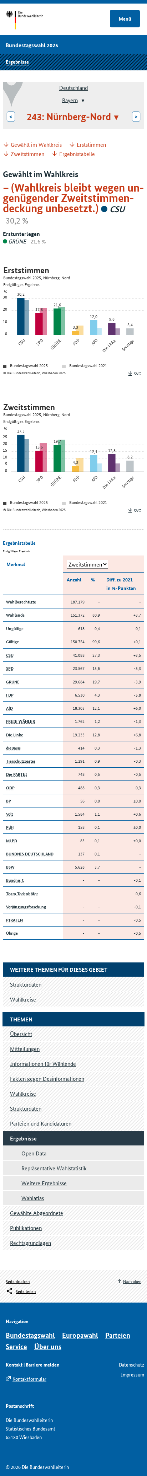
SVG (137, 373)
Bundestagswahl (30, 1335)
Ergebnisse (17, 61)
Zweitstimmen (27, 154)
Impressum (132, 1374)
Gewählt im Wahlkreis (36, 144)
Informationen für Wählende (43, 1063)
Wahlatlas (32, 1198)
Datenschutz (131, 1364)
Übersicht (21, 1033)
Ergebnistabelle (77, 154)
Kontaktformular (29, 1378)
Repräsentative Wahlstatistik (54, 1168)
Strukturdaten (25, 1108)
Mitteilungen (25, 1048)
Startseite (31, 21)
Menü (125, 18)
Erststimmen (91, 144)
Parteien (117, 1335)
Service (16, 1346)
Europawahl (80, 1335)
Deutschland (73, 87)
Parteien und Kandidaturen (40, 1123)
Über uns (47, 1346)
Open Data (33, 1153)
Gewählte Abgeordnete (36, 1213)
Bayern (70, 99)
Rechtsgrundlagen (30, 1242)
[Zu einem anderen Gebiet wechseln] (82, 100)
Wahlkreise (23, 1093)
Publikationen (26, 1227)
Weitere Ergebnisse (44, 1183)
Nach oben (132, 1281)
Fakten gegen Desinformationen (47, 1078)
